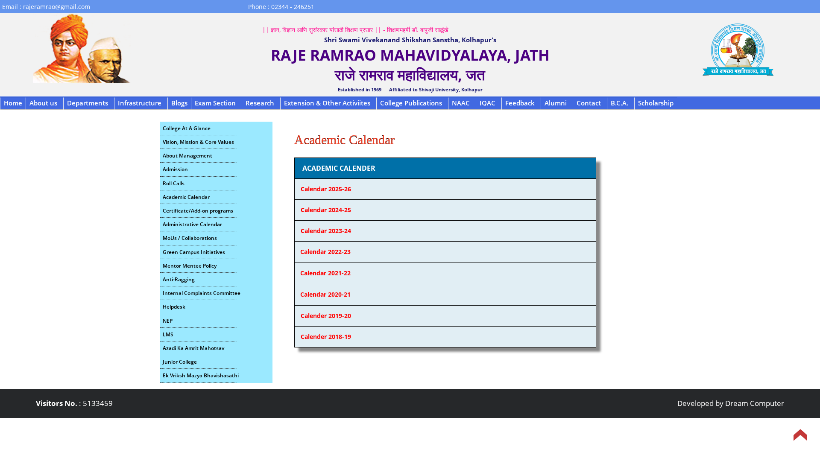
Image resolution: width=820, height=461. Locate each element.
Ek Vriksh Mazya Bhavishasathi (200, 375)
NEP (168, 320)
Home (13, 103)
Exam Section (215, 103)
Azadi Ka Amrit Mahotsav (193, 348)
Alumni (556, 103)
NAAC (461, 103)
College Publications (411, 103)
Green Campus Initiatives (194, 252)
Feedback (520, 103)
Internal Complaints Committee (200, 293)
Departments (87, 103)
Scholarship (656, 103)
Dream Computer (754, 403)
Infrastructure (139, 103)
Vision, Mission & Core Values (198, 142)
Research (260, 103)
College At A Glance (187, 128)
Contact (589, 103)
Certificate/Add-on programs (198, 210)
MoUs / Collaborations (190, 238)
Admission (175, 169)
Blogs (179, 103)
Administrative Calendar (192, 224)
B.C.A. (619, 103)
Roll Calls (173, 183)
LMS (168, 334)
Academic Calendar (186, 197)
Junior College (180, 361)
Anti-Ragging (179, 279)
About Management (187, 155)
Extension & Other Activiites (327, 103)
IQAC (487, 103)
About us (43, 103)
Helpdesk (174, 306)
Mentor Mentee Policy (190, 265)
